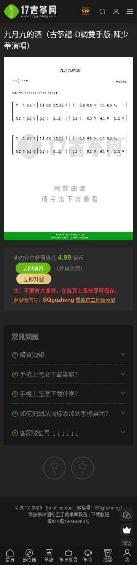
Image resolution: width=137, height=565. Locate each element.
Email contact (59, 507)
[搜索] (102, 11)
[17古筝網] (30, 11)
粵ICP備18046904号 (68, 521)
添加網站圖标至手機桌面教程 (58, 514)
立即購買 (33, 268)
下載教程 (100, 514)
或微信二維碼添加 (95, 299)
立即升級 (34, 279)
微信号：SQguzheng (98, 507)
